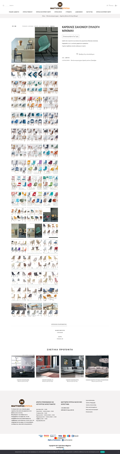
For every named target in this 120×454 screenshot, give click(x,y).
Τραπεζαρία (93, 60)
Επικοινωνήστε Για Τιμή (70, 36)
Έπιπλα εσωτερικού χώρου (76, 60)
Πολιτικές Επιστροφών (92, 409)
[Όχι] (118, 452)
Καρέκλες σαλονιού (86, 60)
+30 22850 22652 (65, 408)
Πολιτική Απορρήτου (91, 407)
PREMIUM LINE (60, 339)
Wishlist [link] (112, 5)
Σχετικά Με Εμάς (90, 400)
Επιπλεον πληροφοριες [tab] (59, 324)
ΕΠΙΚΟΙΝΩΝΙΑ (60, 332)
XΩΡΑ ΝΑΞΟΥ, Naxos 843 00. (67, 410)
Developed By (60, 447)
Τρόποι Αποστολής (91, 405)
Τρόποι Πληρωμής (90, 402)
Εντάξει (102, 451)
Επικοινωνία (89, 411)
